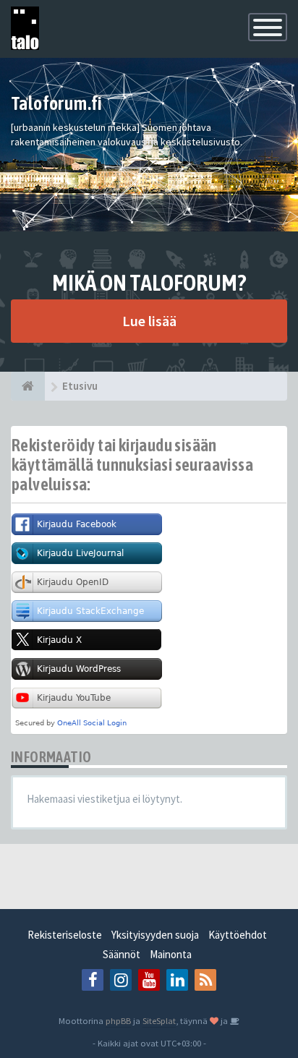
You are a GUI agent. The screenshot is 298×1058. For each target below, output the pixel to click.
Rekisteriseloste (64, 935)
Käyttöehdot (237, 935)
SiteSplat (159, 1020)
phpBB (118, 1020)
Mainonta (171, 954)
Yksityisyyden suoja (155, 935)
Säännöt (121, 954)
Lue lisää (149, 321)
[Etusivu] (28, 386)
